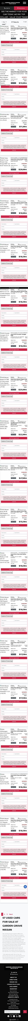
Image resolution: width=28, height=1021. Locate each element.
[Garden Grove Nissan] (10, 3)
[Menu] (24, 3)
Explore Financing (6, 45)
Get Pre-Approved (14, 42)
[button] (25, 886)
